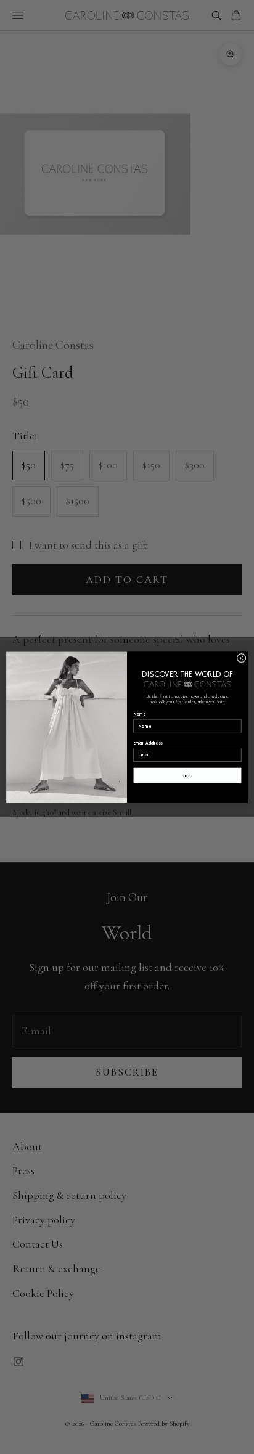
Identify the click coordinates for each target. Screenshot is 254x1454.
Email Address (148, 742)
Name (140, 714)
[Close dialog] (241, 658)
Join (187, 775)
